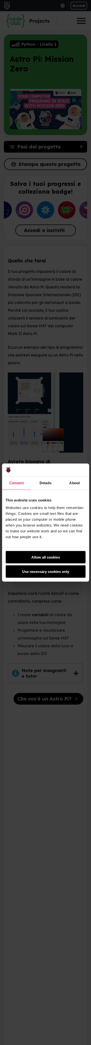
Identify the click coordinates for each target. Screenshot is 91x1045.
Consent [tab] (16, 483)
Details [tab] (45, 483)
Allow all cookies (45, 557)
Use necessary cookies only (45, 572)
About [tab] (74, 483)
